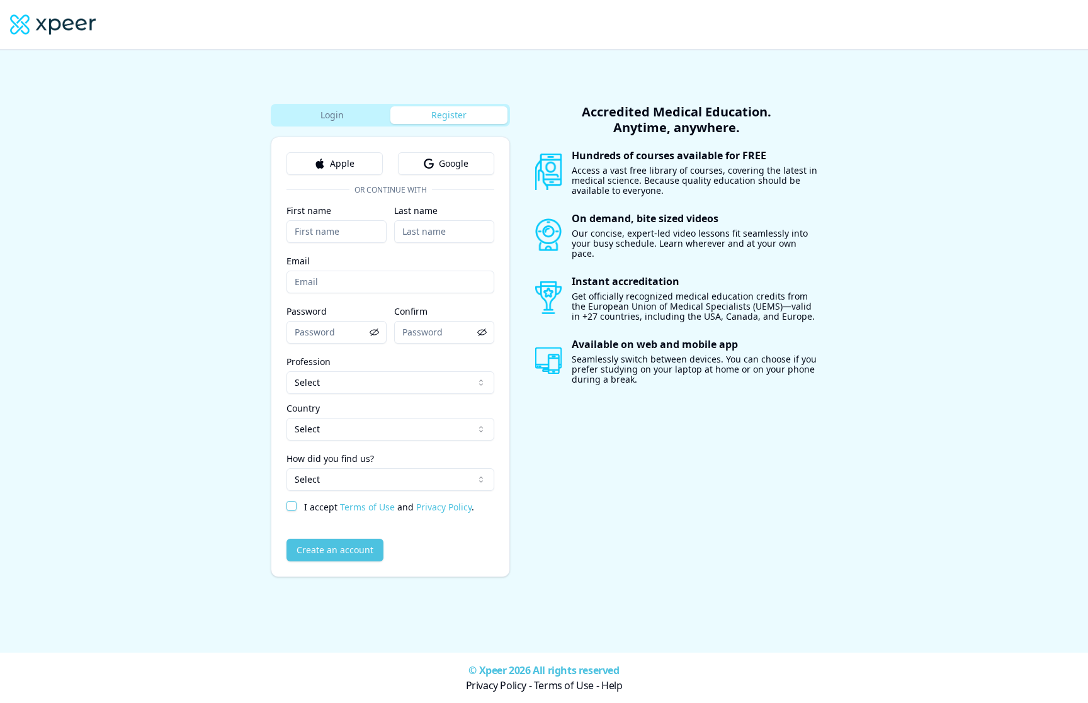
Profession (308, 362)
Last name (416, 211)
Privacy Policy (444, 507)
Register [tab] (449, 115)
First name (308, 211)
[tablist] (390, 115)
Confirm (411, 311)
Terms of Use (367, 507)
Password (306, 311)
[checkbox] (291, 506)
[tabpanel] (390, 357)
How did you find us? (330, 458)
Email (298, 261)
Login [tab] (332, 115)
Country (303, 408)
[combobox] (390, 382)
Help (611, 685)
